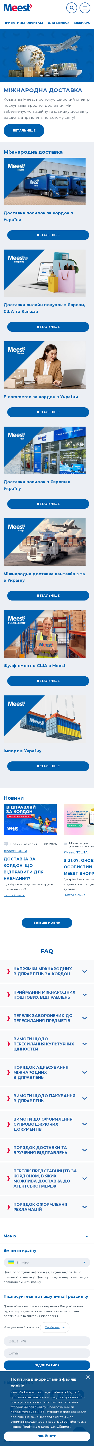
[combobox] (54, 1327)
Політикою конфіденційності (46, 1426)
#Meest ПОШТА (15, 851)
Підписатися (47, 1365)
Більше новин (47, 922)
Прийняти (47, 1436)
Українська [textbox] (52, 1327)
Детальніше (24, 130)
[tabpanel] (47, 83)
